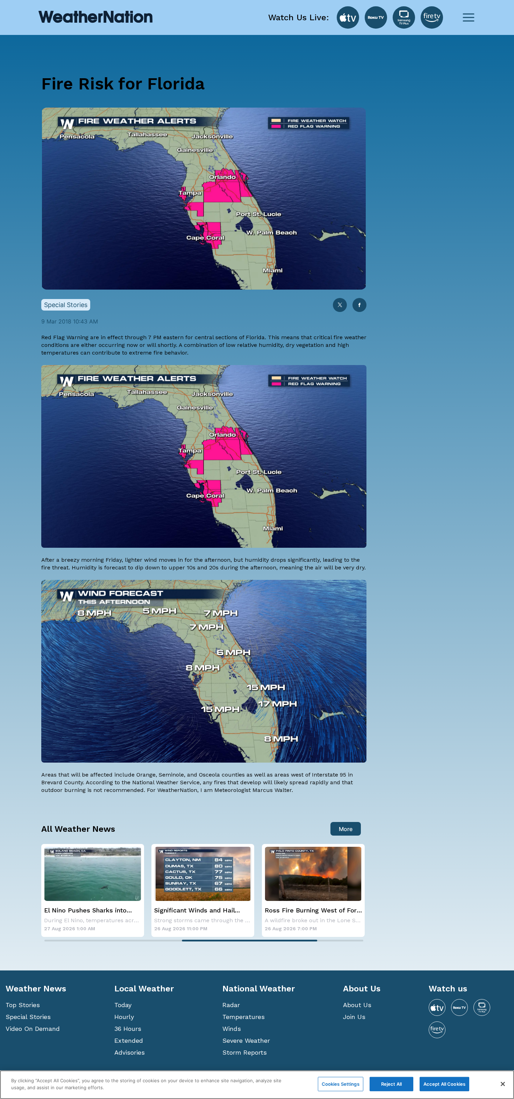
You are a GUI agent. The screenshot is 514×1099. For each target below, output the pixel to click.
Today (122, 1005)
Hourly (124, 1016)
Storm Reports (244, 1052)
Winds (231, 1028)
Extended (128, 1040)
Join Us (354, 1016)
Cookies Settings (340, 1084)
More (345, 828)
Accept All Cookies (444, 1084)
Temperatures (243, 1016)
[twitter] (340, 305)
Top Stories (23, 1005)
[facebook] (359, 305)
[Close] (503, 1084)
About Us (357, 1005)
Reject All (391, 1084)
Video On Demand (33, 1028)
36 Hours (127, 1028)
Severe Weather (246, 1040)
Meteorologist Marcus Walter (253, 790)
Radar (231, 1005)
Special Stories (28, 1016)
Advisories (129, 1052)
